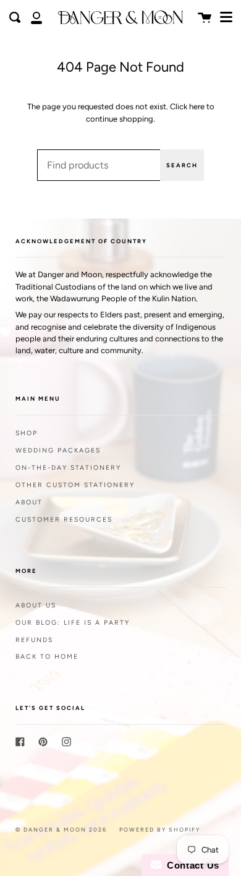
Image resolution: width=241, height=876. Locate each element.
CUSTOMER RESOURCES (63, 519)
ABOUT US (35, 605)
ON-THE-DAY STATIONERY (68, 468)
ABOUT (29, 502)
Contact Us (190, 865)
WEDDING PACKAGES (58, 450)
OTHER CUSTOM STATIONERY (75, 485)
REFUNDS (34, 640)
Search (182, 165)
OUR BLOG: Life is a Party (72, 623)
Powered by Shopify (159, 829)
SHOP (26, 433)
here (197, 106)
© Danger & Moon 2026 (61, 829)
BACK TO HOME (46, 657)
